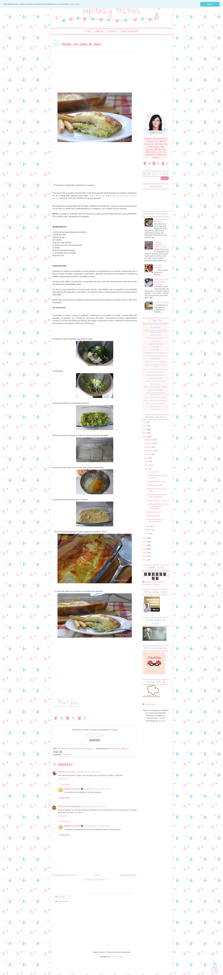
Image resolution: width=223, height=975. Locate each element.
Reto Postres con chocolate (155, 394)
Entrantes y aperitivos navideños (156, 331)
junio (146, 461)
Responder (62, 779)
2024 (144, 422)
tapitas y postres (72, 789)
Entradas (61, 897)
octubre (148, 447)
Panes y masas (155, 344)
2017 (144, 545)
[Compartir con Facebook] (61, 752)
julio (146, 458)
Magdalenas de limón (156, 481)
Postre (155, 347)
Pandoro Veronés (161, 302)
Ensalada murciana (158, 266)
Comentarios (62, 901)
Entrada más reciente (64, 875)
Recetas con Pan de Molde (155, 369)
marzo (147, 526)
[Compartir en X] (59, 752)
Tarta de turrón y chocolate (161, 220)
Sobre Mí (98, 31)
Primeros (155, 359)
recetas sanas (155, 378)
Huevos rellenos (156, 338)
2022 (144, 429)
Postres (155, 350)
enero (147, 533)
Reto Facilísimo (155, 390)
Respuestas (66, 784)
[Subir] (215, 966)
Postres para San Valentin (155, 356)
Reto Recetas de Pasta (155, 397)
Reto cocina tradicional (155, 387)
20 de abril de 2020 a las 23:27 (94, 806)
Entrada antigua (128, 875)
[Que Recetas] (148, 704)
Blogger (161, 721)
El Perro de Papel (116, 956)
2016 (144, 549)
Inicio (97, 875)
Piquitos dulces (153, 516)
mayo (147, 465)
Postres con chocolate (155, 353)
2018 (144, 542)
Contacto (112, 31)
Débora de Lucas (66, 772)
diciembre (148, 440)
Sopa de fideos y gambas (158, 500)
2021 (144, 433)
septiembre (149, 451)
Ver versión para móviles (94, 880)
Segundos (66, 755)
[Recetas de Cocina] (151, 698)
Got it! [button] (209, 4)
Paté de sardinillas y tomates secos (155, 520)
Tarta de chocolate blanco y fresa (160, 244)
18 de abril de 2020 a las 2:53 (87, 772)
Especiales (156, 335)
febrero (147, 530)
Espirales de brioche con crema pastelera (157, 495)
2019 (144, 538)
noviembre (149, 443)
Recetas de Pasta (155, 372)
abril (146, 469)
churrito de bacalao (97, 196)
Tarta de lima (152, 472)
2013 (144, 560)
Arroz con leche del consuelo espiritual (161, 281)
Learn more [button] (75, 4)
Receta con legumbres (155, 362)
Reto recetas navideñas (155, 400)
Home (87, 31)
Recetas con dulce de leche (155, 365)
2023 (144, 426)
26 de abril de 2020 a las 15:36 (97, 789)
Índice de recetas (130, 31)
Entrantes (156, 327)
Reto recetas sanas (155, 403)
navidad (155, 341)
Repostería (155, 384)
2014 (144, 556)
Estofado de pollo (154, 485)
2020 (144, 436)
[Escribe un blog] (56, 752)
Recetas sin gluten (155, 381)
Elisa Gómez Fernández (69, 806)
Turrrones (156, 409)
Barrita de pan (153, 512)
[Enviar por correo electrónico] (54, 752)
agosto (147, 454)
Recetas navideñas (155, 375)
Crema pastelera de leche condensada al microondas (158, 506)
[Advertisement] (94, 73)
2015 (144, 552)
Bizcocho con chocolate (155, 324)
